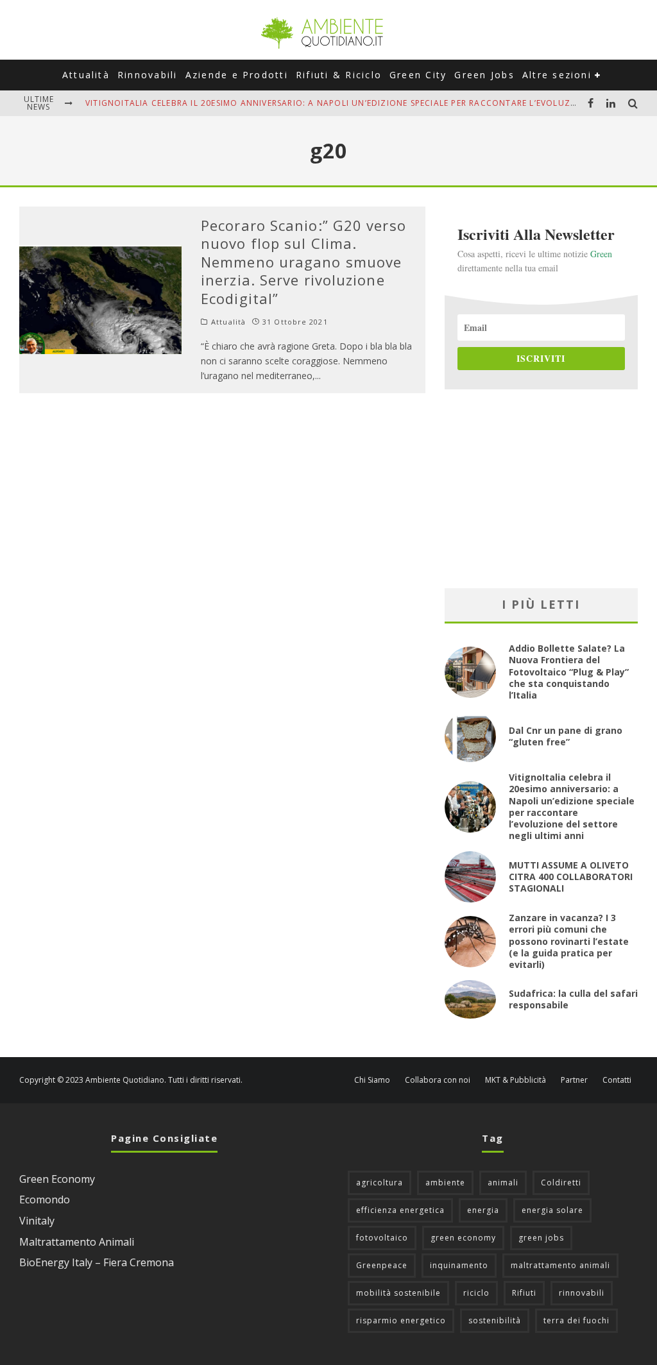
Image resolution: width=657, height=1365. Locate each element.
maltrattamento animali (560, 1265)
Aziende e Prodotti (236, 75)
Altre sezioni (557, 75)
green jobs (541, 1237)
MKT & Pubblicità (515, 1080)
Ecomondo (44, 1199)
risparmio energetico (401, 1320)
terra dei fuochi (576, 1320)
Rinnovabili (147, 75)
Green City (418, 75)
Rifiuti (524, 1292)
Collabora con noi (437, 1080)
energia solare (552, 1210)
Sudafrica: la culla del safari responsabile (573, 999)
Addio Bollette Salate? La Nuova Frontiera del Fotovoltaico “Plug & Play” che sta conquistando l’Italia (569, 671)
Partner (574, 1080)
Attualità (86, 75)
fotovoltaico (382, 1237)
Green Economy (57, 1179)
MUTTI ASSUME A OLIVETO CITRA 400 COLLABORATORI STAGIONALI (571, 876)
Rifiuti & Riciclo (339, 75)
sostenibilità (494, 1320)
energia (483, 1210)
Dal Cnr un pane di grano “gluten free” (565, 736)
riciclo (476, 1292)
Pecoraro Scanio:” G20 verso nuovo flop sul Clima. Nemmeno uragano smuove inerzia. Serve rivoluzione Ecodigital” (303, 262)
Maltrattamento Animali (76, 1242)
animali (503, 1182)
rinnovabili (581, 1292)
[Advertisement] (541, 489)
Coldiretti (561, 1182)
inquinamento (459, 1265)
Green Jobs (484, 75)
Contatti (616, 1080)
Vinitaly (37, 1221)
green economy (463, 1237)
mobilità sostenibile (398, 1292)
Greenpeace (381, 1265)
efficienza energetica (400, 1210)
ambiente (445, 1182)
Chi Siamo (372, 1080)
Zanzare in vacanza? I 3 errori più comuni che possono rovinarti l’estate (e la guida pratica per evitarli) (569, 941)
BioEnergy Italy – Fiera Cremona (96, 1262)
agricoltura (379, 1182)
